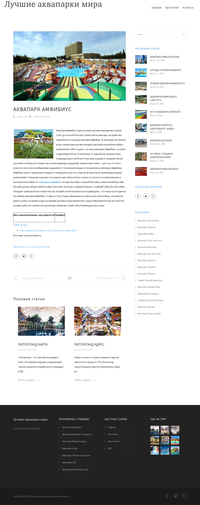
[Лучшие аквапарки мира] (53, 5)
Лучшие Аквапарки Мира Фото (167, 83)
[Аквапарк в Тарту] (154, 440)
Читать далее (26, 380)
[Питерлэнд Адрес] (97, 320)
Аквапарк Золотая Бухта (150, 240)
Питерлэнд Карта (33, 344)
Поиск (190, 7)
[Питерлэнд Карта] (41, 320)
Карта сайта (114, 441)
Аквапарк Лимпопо (147, 260)
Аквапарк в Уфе (70, 448)
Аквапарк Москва (146, 306)
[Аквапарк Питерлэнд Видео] (165, 440)
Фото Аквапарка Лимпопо (165, 111)
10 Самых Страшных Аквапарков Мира (161, 155)
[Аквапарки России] (165, 450)
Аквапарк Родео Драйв (149, 313)
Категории (172, 7)
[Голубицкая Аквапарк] (175, 450)
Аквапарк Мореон (146, 273)
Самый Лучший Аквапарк (150, 280)
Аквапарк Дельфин (161, 140)
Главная (156, 7)
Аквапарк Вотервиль (148, 293)
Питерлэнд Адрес (89, 344)
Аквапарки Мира (146, 233)
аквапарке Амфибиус (50, 182)
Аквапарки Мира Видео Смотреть (163, 98)
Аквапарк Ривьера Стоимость (77, 434)
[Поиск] (183, 34)
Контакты (113, 434)
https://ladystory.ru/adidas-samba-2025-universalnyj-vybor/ (48, 230)
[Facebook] (16, 256)
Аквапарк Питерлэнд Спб (75, 469)
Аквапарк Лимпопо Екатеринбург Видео (162, 127)
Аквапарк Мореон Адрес (74, 441)
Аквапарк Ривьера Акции (164, 56)
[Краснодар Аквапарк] (154, 450)
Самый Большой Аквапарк (151, 300)
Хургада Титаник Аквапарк (165, 70)
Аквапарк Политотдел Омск (76, 455)
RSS (110, 448)
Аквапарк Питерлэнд (148, 220)
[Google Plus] (31, 256)
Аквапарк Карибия (41, 117)
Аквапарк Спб (69, 462)
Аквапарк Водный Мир (149, 286)
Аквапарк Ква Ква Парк (149, 253)
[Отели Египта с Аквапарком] (175, 440)
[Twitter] (24, 256)
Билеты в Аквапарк (72, 427)
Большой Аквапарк (147, 247)
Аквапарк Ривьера (147, 227)
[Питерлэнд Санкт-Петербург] (175, 430)
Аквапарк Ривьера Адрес (164, 168)
